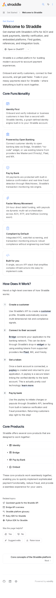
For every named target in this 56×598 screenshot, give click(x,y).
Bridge (12, 336)
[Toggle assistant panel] (48, 4)
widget (40, 344)
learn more (27, 385)
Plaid (26, 352)
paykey (13, 370)
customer (46, 311)
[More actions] (52, 4)
